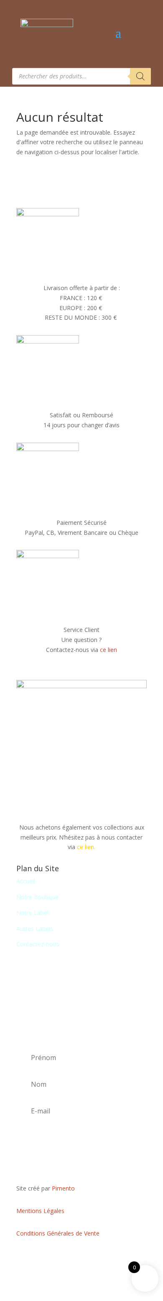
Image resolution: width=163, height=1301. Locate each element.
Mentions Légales (40, 1211)
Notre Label (32, 913)
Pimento (63, 1188)
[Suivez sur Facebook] (81, 1257)
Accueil (25, 881)
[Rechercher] (140, 76)
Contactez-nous (37, 944)
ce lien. (86, 847)
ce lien (108, 650)
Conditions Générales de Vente (57, 1233)
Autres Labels (34, 929)
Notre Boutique (37, 897)
